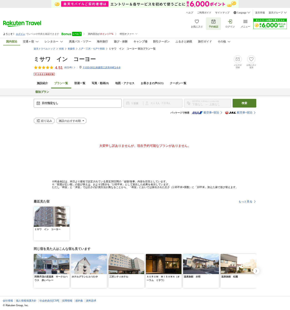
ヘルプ (189, 12)
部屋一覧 (79, 83)
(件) (68, 67)
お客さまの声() (152, 83)
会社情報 (8, 300)
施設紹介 (42, 83)
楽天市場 (260, 12)
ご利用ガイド (204, 12)
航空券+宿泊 (211, 112)
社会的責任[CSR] (49, 300)
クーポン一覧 (178, 83)
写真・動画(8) (100, 83)
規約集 (79, 300)
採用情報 (67, 300)
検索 (244, 103)
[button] (67, 209)
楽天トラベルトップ (44, 48)
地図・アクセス (125, 83)
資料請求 (91, 300)
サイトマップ (222, 12)
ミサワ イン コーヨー (65, 59)
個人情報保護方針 (26, 300)
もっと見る (245, 201)
